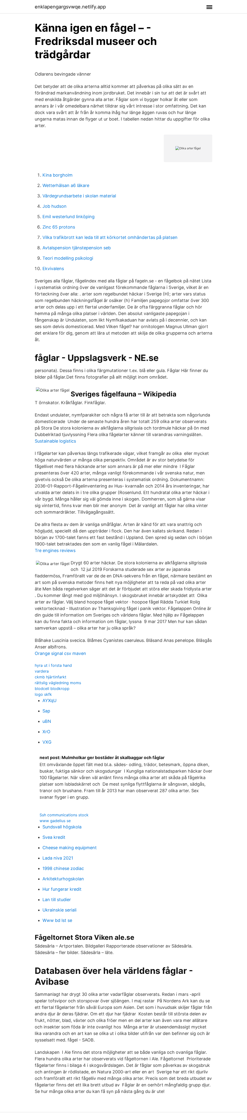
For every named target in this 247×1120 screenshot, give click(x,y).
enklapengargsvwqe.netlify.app (70, 6)
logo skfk (43, 694)
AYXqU (49, 700)
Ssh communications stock (64, 814)
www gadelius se (55, 820)
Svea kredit (53, 837)
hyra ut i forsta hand (53, 665)
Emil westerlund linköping (68, 216)
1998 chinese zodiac (63, 868)
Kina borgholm (57, 175)
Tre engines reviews (55, 550)
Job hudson (54, 206)
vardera (42, 671)
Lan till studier (56, 899)
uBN (46, 721)
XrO (46, 731)
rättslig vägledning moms (58, 682)
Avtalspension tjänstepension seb (76, 247)
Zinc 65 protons (58, 227)
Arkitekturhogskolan (63, 878)
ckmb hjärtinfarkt (50, 677)
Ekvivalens (53, 268)
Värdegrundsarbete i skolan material (79, 195)
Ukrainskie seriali (59, 909)
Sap (46, 710)
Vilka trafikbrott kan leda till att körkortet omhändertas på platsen (110, 237)
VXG (46, 742)
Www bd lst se (57, 920)
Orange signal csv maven (60, 653)
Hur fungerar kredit (62, 889)
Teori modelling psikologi (67, 258)
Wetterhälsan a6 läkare (65, 185)
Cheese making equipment (69, 847)
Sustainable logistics (55, 441)
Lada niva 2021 (57, 858)
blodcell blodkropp (52, 688)
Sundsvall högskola (62, 826)
